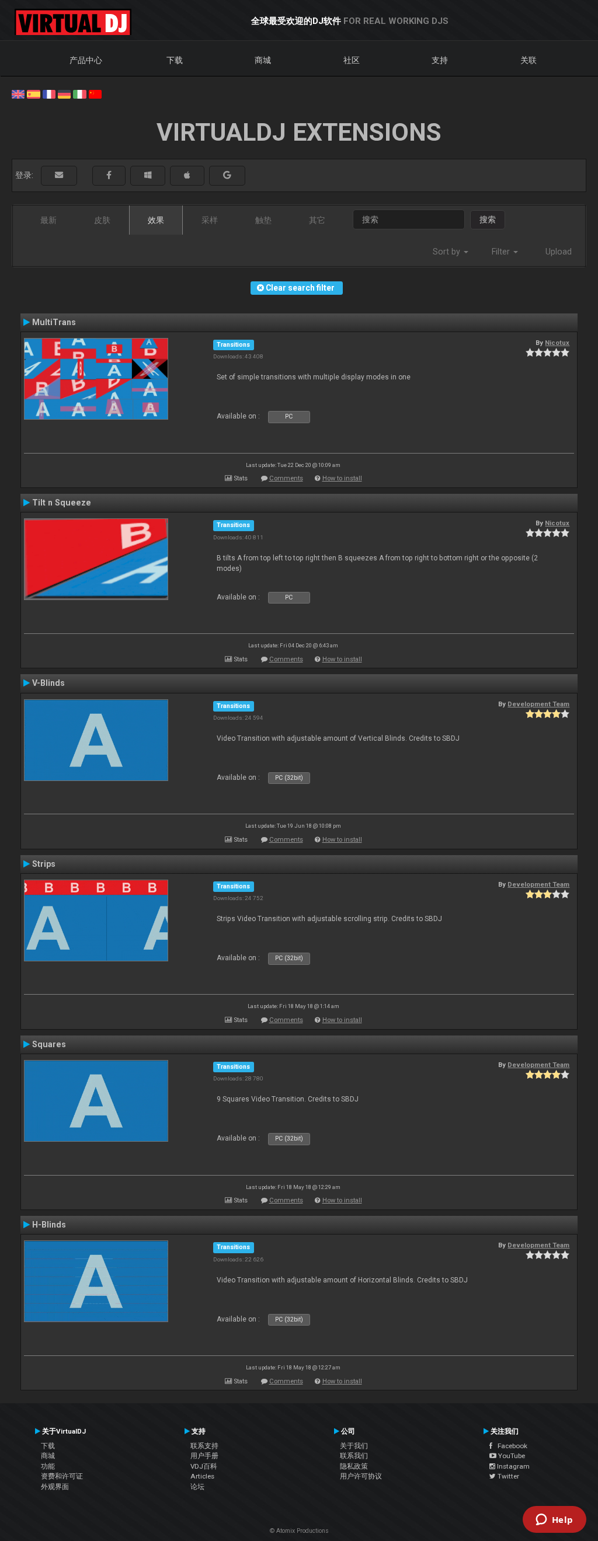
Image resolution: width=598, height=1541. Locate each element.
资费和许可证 (62, 1476)
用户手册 (204, 1456)
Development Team (538, 704)
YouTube (510, 1456)
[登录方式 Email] (59, 175)
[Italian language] (79, 93)
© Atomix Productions (299, 1531)
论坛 (197, 1487)
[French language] (49, 93)
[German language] (64, 93)
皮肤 (102, 220)
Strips (43, 864)
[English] (18, 93)
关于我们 (354, 1446)
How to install (342, 478)
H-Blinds (49, 1224)
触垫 (263, 220)
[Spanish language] (33, 93)
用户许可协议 (361, 1476)
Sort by (448, 251)
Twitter (507, 1476)
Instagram (512, 1466)
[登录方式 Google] (227, 175)
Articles (202, 1476)
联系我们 (354, 1456)
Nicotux (557, 343)
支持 (440, 60)
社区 (351, 60)
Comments (286, 478)
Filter (502, 251)
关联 (528, 60)
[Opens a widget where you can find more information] (554, 1520)
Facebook (509, 1446)
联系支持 (204, 1446)
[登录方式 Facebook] (109, 175)
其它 (317, 220)
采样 (209, 220)
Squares (49, 1044)
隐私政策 (354, 1466)
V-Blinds (48, 683)
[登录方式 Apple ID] (187, 175)
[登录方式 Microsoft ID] (147, 175)
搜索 (487, 219)
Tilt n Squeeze (61, 502)
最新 (48, 220)
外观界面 (55, 1487)
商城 (263, 60)
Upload (558, 251)
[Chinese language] (95, 93)
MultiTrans (54, 322)
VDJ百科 (203, 1466)
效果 (156, 220)
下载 (174, 60)
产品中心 (85, 60)
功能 (48, 1466)
